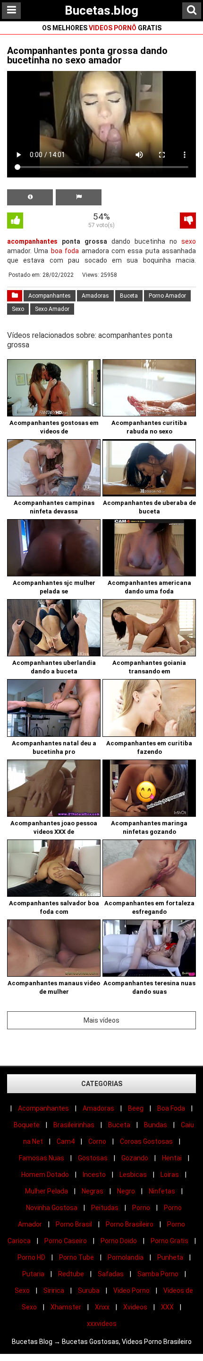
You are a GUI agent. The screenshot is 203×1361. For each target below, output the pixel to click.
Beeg (136, 1108)
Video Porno (131, 1290)
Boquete (27, 1125)
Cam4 (66, 1141)
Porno (141, 1207)
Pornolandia (126, 1257)
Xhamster (66, 1307)
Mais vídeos (101, 1020)
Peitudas (104, 1207)
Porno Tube (76, 1257)
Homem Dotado (45, 1174)
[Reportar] (79, 197)
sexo (188, 241)
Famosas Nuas (41, 1158)
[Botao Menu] (11, 10)
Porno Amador (167, 295)
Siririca (53, 1290)
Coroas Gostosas (146, 1141)
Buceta (129, 295)
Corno (97, 1141)
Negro (126, 1191)
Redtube (71, 1274)
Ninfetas (162, 1191)
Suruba (89, 1290)
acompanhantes (32, 241)
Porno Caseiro (65, 1241)
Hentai (172, 1158)
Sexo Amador (52, 309)
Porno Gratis (169, 1241)
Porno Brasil (74, 1224)
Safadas (111, 1274)
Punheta (170, 1257)
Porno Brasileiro (129, 1224)
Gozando (134, 1158)
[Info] (30, 197)
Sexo (18, 309)
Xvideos (135, 1307)
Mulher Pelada (46, 1191)
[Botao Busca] (191, 10)
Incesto (94, 1174)
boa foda (65, 251)
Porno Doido (119, 1241)
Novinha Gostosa (51, 1207)
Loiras (170, 1174)
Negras (92, 1191)
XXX (167, 1307)
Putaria (33, 1274)
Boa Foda (171, 1108)
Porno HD (31, 1257)
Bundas (155, 1125)
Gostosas (93, 1158)
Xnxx (102, 1307)
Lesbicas (133, 1174)
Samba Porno (157, 1274)
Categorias (101, 1083)
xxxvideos (102, 1323)
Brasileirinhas (73, 1125)
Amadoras (95, 295)
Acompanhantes (49, 295)
